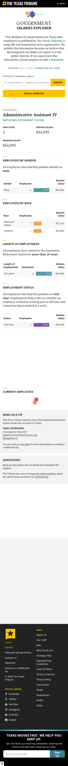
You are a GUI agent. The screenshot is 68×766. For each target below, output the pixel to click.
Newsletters (43, 695)
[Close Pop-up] (2, 764)
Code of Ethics (44, 669)
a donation (56, 59)
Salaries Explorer (34, 28)
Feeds (39, 689)
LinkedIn (13, 714)
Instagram (14, 709)
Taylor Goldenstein (13, 428)
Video (39, 705)
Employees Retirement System (23, 120)
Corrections (42, 684)
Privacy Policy (43, 679)
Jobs (38, 645)
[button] (34, 748)
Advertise (10, 662)
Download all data (47, 68)
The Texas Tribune (49, 41)
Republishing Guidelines (43, 662)
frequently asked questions (42, 473)
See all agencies (34, 93)
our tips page (22, 444)
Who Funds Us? (44, 650)
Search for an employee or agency (18, 76)
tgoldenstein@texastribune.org (20, 435)
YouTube (13, 704)
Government (34, 23)
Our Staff (41, 640)
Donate (9, 647)
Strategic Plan (44, 655)
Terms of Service (45, 674)
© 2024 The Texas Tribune (14, 678)
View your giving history (18, 652)
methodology (41, 476)
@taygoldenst (10, 438)
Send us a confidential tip (17, 670)
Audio (39, 700)
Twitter (13, 699)
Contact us (11, 657)
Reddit (12, 719)
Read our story (10, 464)
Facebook (14, 693)
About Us (41, 634)
